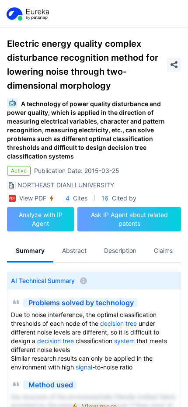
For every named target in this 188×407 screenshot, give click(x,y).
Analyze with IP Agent (41, 219)
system (124, 341)
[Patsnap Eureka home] (27, 14)
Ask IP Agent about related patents (129, 219)
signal (84, 367)
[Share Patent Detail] (174, 65)
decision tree (118, 323)
